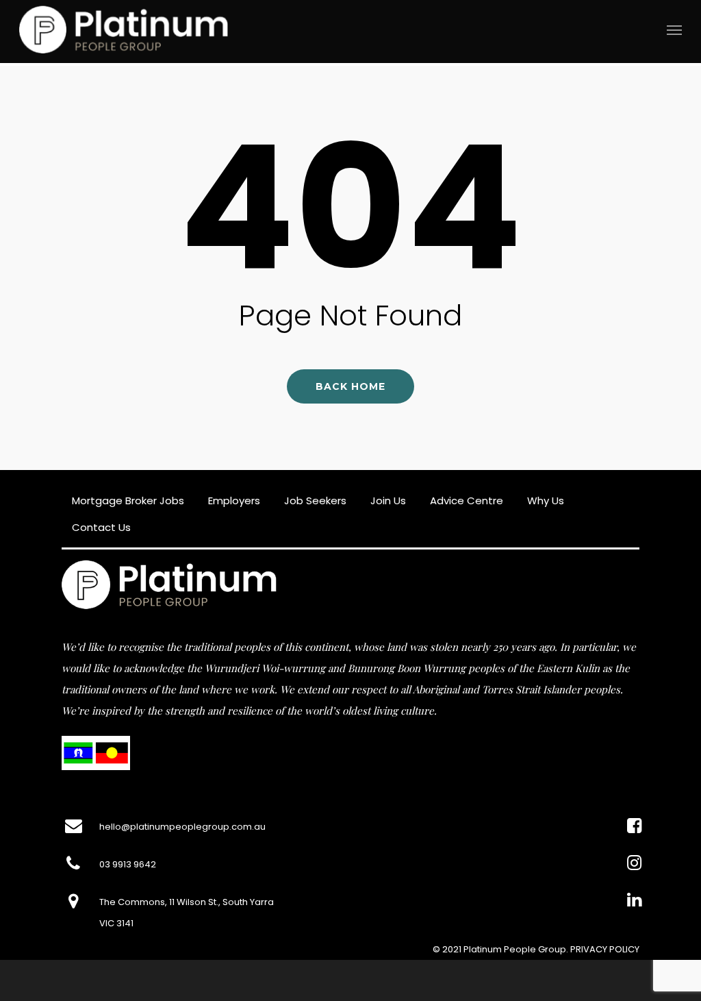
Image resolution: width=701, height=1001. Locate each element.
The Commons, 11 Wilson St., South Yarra (186, 902)
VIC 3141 (116, 923)
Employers (234, 500)
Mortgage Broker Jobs (128, 500)
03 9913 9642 (127, 864)
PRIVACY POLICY (604, 949)
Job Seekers (315, 500)
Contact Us (101, 527)
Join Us (388, 500)
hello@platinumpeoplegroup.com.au (182, 826)
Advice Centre (466, 500)
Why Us (545, 500)
